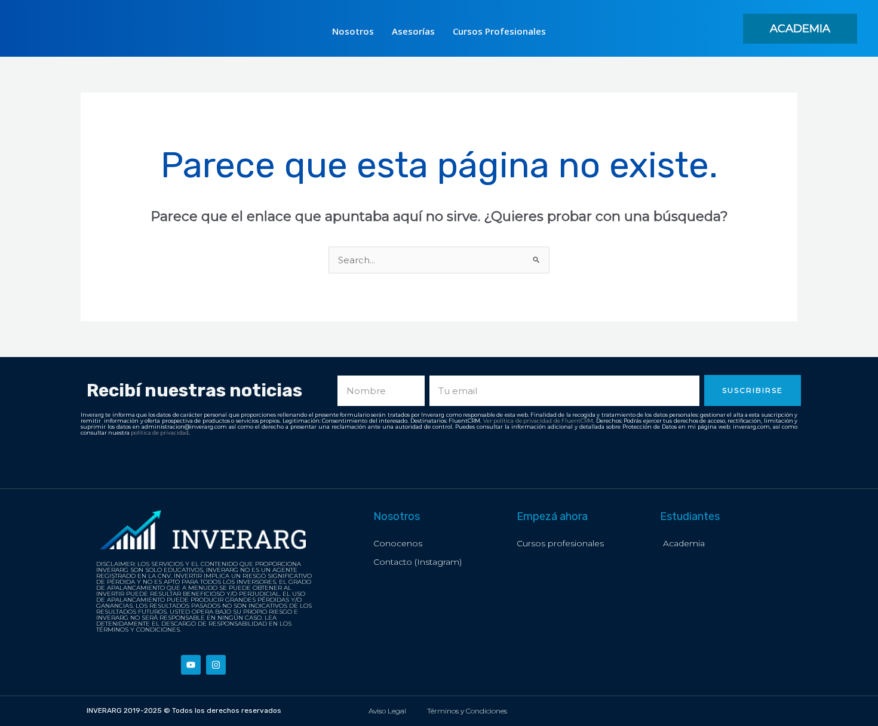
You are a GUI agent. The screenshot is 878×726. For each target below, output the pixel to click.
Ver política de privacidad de (522, 420)
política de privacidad (160, 432)
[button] (800, 29)
